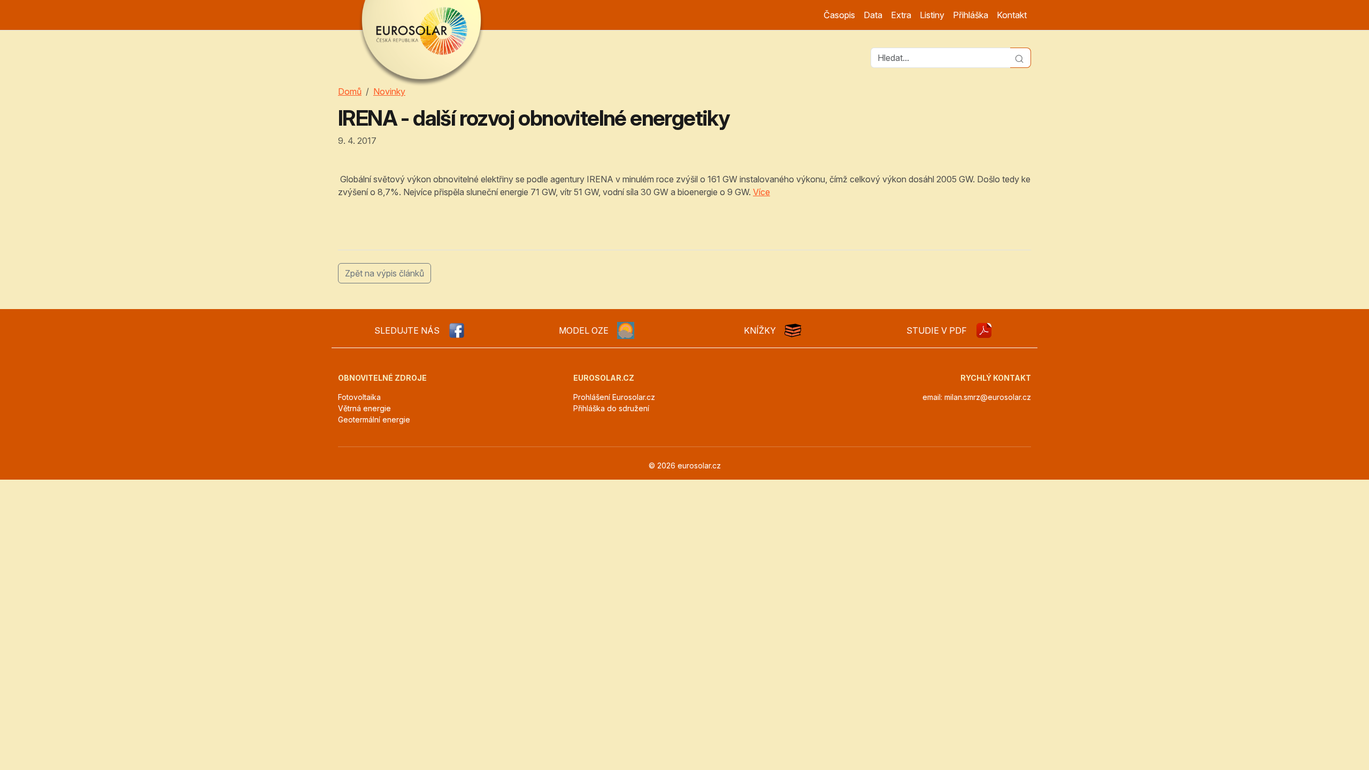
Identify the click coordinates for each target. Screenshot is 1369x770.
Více (761, 192)
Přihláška (970, 15)
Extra (901, 15)
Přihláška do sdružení (611, 408)
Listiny (932, 15)
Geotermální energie (374, 419)
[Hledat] (1020, 58)
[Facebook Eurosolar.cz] (456, 330)
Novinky (389, 91)
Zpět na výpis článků (384, 273)
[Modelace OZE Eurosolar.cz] (625, 330)
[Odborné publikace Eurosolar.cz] (793, 330)
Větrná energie (364, 408)
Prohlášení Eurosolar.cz (614, 397)
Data (873, 15)
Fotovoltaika (359, 397)
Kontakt (1012, 15)
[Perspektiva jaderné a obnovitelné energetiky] (984, 330)
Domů (350, 91)
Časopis (839, 15)
